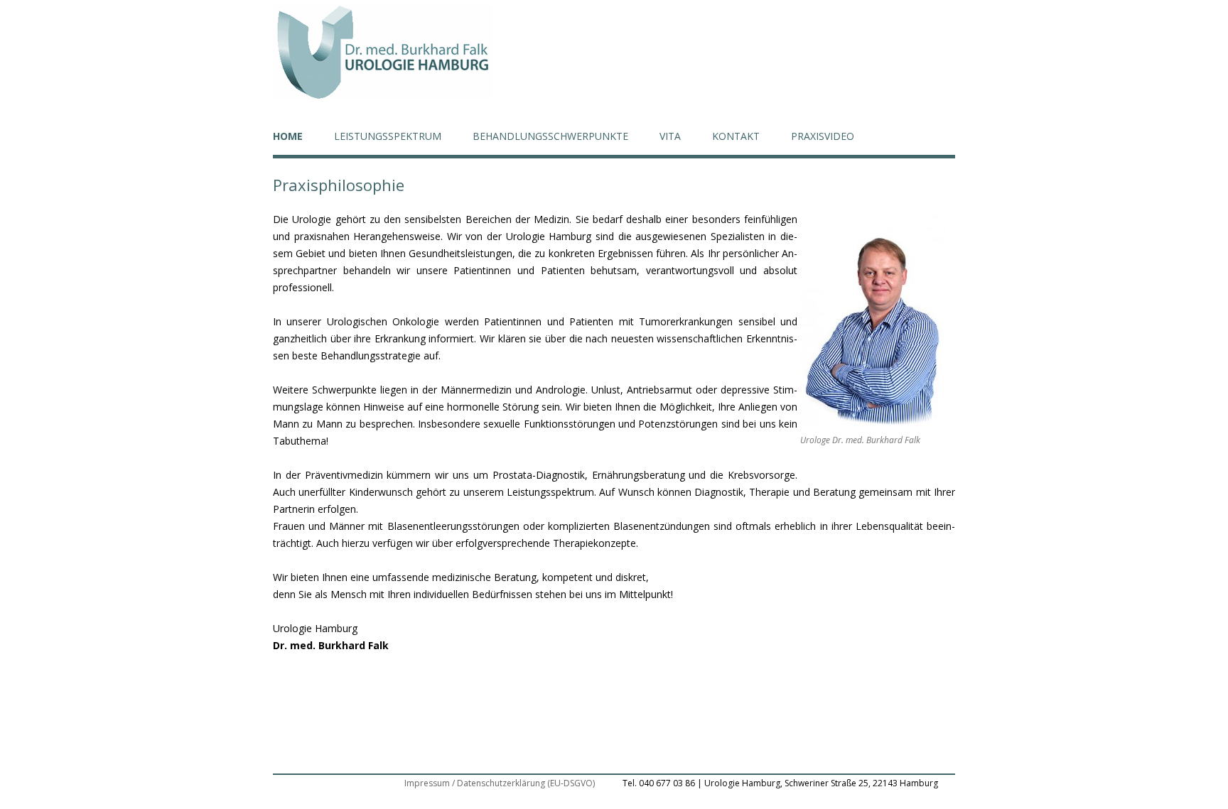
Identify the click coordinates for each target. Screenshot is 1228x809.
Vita (670, 136)
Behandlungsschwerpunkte (550, 136)
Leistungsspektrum (387, 136)
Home (288, 136)
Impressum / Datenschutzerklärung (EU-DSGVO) (499, 783)
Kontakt (736, 136)
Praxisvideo (822, 136)
